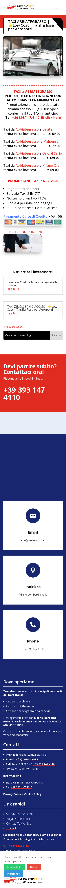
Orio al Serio (52, 153)
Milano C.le (50, 165)
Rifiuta (34, 867)
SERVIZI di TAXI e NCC (21, 814)
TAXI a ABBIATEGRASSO (33, 91)
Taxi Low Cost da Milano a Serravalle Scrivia (32, 283)
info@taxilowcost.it (27, 759)
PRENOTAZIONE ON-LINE (23, 232)
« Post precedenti (13, 326)
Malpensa (50, 141)
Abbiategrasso (27, 129)
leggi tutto (13, 288)
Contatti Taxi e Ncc (18, 823)
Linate (47, 129)
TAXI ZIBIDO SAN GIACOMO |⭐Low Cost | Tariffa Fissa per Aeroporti (32, 308)
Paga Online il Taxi (18, 819)
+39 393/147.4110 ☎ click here (36, 117)
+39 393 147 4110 (44, 764)
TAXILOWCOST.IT (27, 769)
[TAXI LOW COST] (33, 75)
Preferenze (13, 873)
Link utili (11, 828)
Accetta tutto (14, 867)
